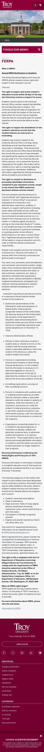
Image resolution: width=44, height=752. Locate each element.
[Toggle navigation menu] (39, 49)
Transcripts (6, 719)
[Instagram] (22, 653)
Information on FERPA (11, 608)
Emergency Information (10, 667)
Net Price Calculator (9, 687)
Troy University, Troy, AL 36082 (22, 636)
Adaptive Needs (7, 679)
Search (7, 5)
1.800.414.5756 (22, 644)
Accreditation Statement (11, 707)
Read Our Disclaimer (9, 711)
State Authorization (9, 723)
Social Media (6, 691)
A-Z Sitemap (6, 715)
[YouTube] (40, 653)
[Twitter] (13, 653)
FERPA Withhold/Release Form (16, 532)
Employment (6, 683)
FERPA (7, 40)
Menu (40, 5)
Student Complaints (9, 671)
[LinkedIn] (31, 653)
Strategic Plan (7, 695)
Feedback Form (7, 675)
